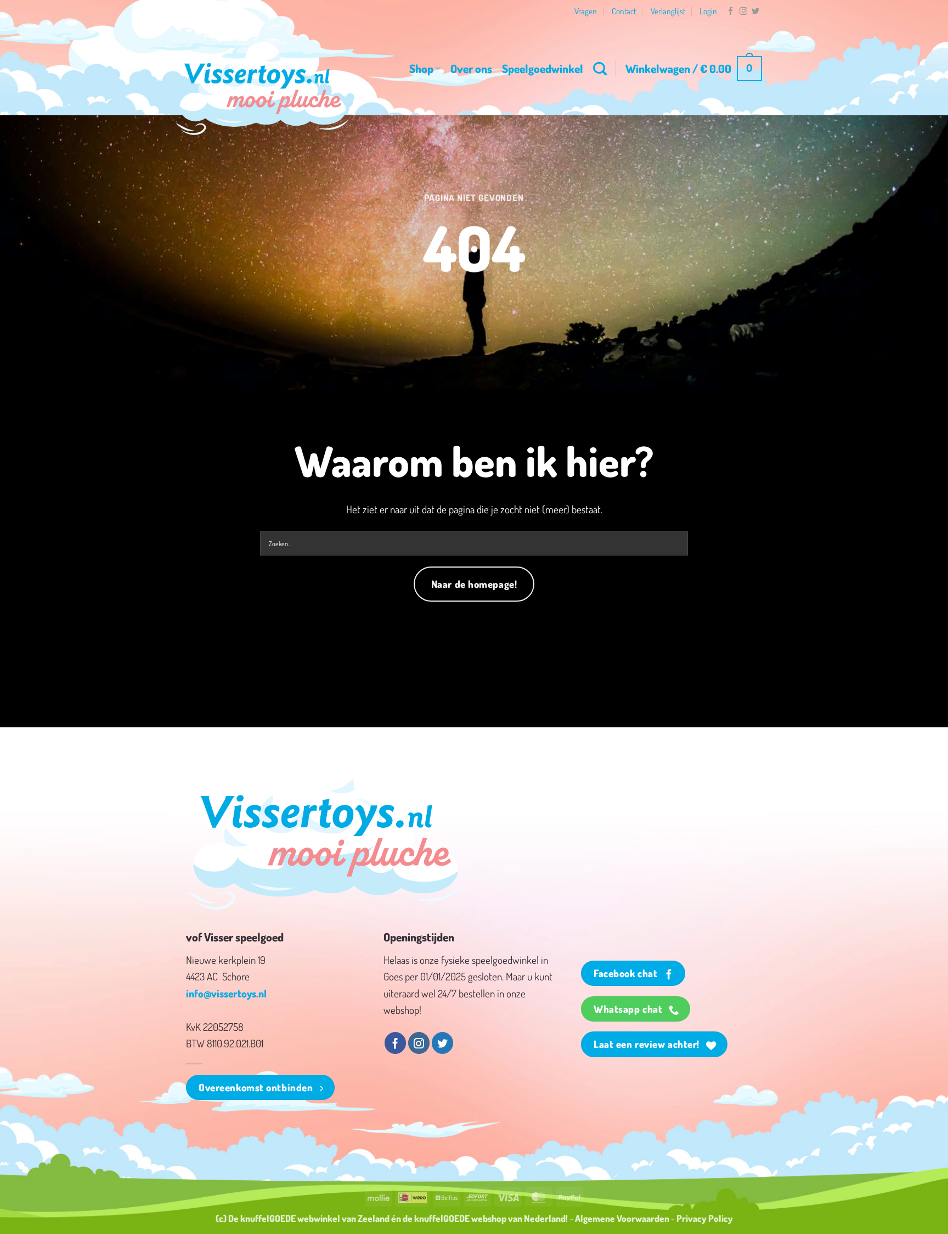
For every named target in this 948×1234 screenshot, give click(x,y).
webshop (488, 1218)
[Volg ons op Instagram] (743, 11)
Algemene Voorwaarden (622, 1218)
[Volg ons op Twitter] (755, 11)
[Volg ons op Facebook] (731, 11)
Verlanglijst (668, 10)
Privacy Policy (704, 1218)
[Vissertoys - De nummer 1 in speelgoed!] (263, 88)
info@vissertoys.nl (226, 993)
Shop (421, 68)
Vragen (585, 10)
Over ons (471, 68)
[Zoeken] (600, 68)
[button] (693, 69)
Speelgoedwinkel (542, 68)
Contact (624, 10)
